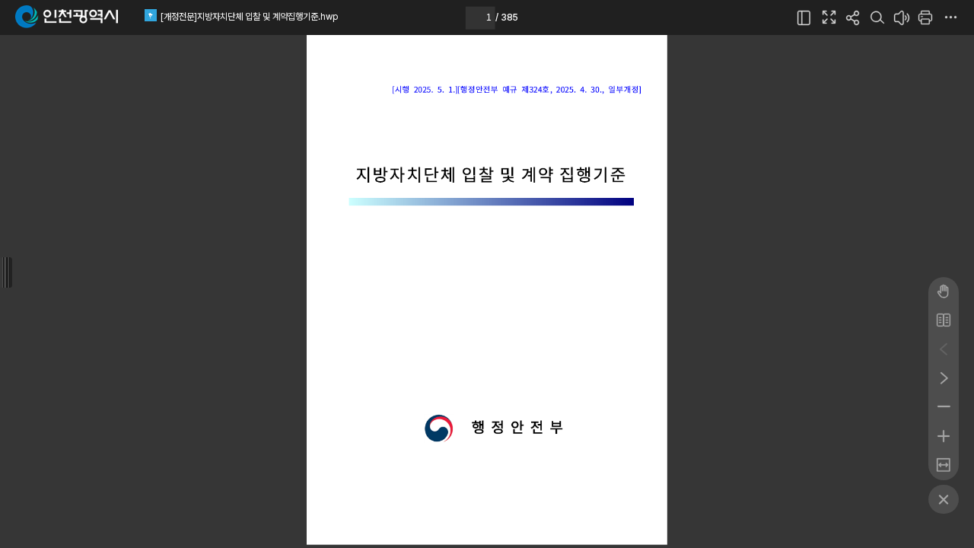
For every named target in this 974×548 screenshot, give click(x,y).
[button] (804, 17)
